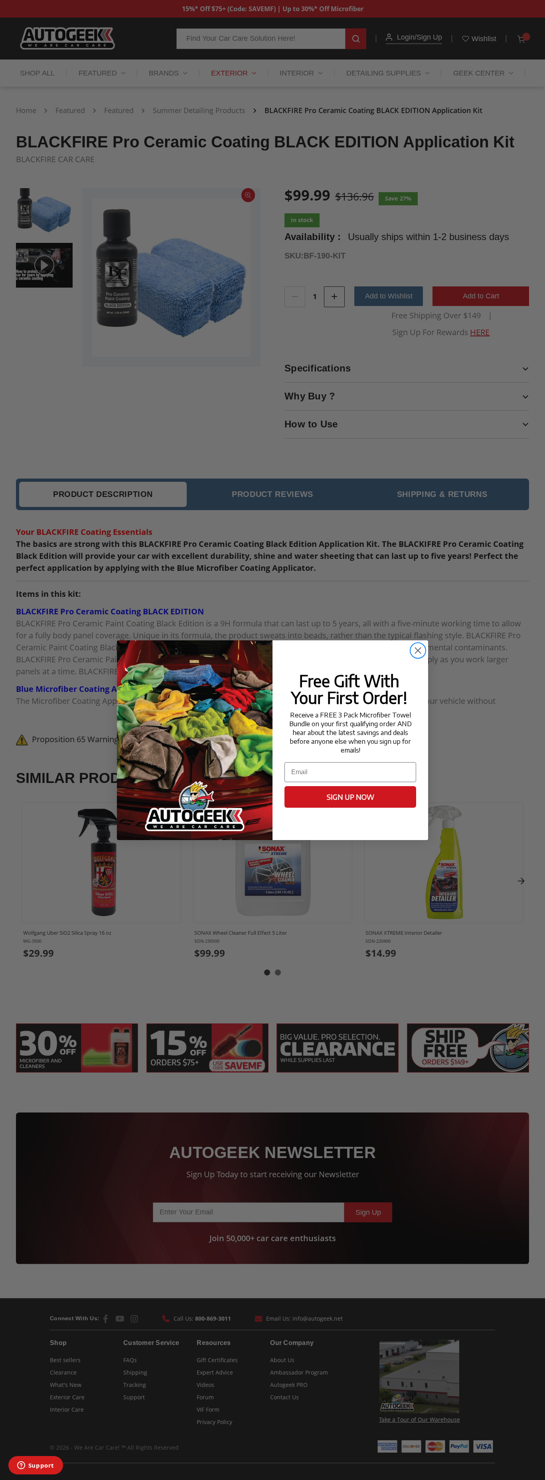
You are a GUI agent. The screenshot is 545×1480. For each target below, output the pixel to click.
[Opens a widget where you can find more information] (35, 1466)
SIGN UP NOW (350, 796)
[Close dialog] (418, 651)
